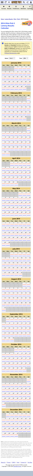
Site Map (30, 462)
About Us (3, 462)
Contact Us (23, 462)
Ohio (15, 19)
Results (9, 8)
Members (23, 8)
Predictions (16, 8)
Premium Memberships (10, 53)
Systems (29, 8)
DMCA (13, 462)
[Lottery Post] (16, 2)
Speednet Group (17, 466)
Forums (3, 8)
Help (18, 462)
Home (2, 19)
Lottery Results (9, 19)
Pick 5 (18, 19)
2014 (24, 58)
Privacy (9, 462)
